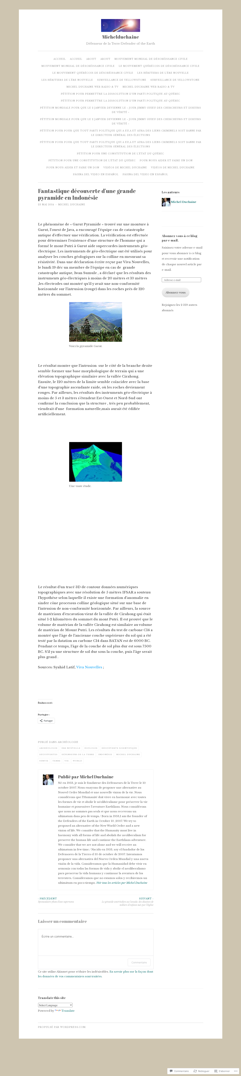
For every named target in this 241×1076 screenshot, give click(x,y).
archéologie (68, 742)
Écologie (91, 748)
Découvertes (48, 754)
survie (43, 761)
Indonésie (105, 754)
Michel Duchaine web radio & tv (93, 86)
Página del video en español (96, 174)
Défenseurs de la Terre (78, 754)
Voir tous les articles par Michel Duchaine (121, 882)
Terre (56, 761)
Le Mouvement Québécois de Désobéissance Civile (159, 66)
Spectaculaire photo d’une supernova (56, 900)
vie (67, 761)
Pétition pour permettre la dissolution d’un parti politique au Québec (120, 94)
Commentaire (139, 962)
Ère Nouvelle (71, 748)
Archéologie (48, 748)
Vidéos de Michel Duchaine (125, 167)
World (77, 761)
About (91, 59)
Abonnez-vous (176, 292)
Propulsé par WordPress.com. (62, 1027)
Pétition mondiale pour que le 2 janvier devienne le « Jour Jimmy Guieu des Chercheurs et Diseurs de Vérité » (120, 110)
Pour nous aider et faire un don (166, 160)
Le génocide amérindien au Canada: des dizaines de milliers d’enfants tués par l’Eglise (127, 901)
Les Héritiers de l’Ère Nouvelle (163, 73)
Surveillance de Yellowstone (121, 80)
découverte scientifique (119, 748)
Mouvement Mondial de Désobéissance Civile (151, 59)
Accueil (59, 59)
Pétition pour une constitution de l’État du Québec (120, 153)
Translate (68, 1010)
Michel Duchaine (71, 204)
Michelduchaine (120, 36)
